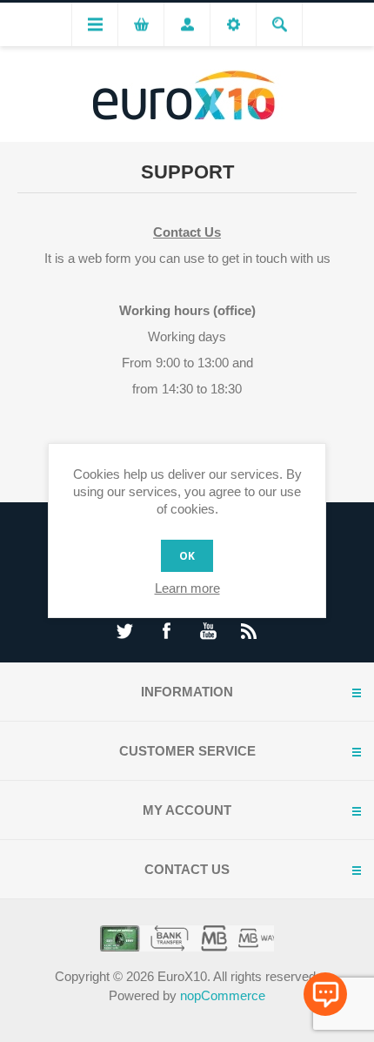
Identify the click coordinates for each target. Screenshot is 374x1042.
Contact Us (187, 232)
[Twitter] (124, 631)
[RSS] (250, 631)
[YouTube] (208, 631)
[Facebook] (166, 631)
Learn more (187, 588)
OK (187, 555)
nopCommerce (222, 995)
